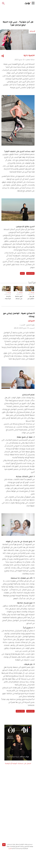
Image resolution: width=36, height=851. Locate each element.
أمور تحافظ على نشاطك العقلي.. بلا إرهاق (18, 298)
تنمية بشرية (30, 273)
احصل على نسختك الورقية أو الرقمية (18, 763)
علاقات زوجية (20, 711)
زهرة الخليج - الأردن (28, 325)
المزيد (9, 848)
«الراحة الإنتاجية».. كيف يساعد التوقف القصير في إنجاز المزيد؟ (7, 298)
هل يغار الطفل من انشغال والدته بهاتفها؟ (30, 298)
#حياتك (32, 292)
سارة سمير (30, 60)
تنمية (22, 273)
